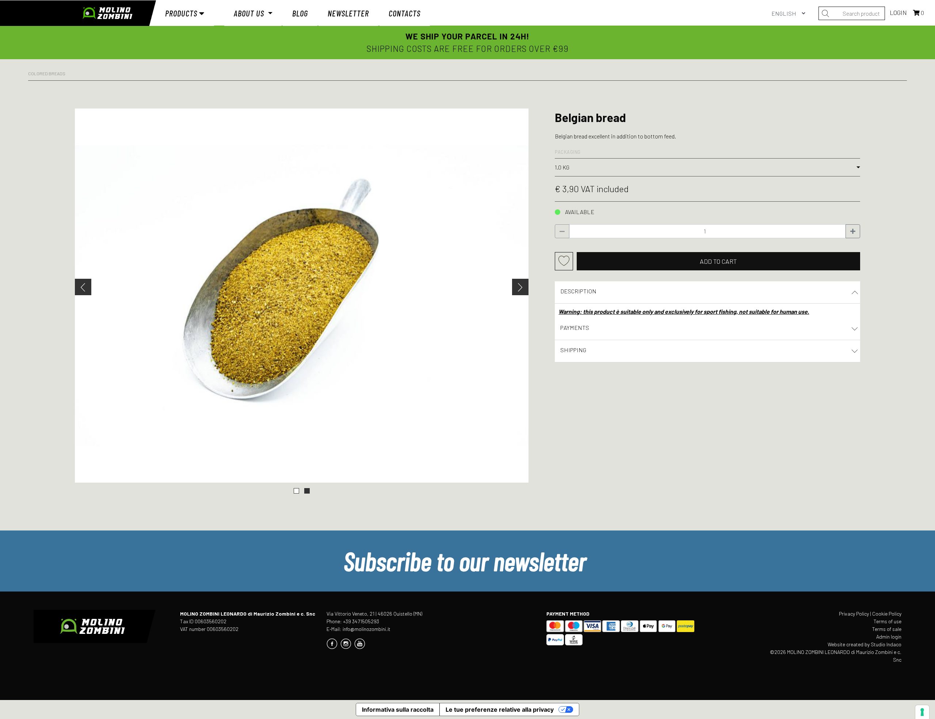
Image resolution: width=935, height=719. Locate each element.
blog (300, 13)
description (578, 291)
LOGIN (899, 12)
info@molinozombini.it (366, 629)
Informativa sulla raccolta (398, 709)
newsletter (348, 13)
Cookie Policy (886, 613)
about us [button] (250, 13)
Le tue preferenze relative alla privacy (500, 709)
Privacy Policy (854, 613)
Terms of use (887, 621)
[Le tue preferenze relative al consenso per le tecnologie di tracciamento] (922, 712)
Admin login (888, 637)
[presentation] (83, 287)
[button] (296, 490)
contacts (404, 13)
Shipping (573, 349)
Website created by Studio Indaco (864, 644)
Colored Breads (46, 73)
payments (574, 327)
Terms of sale (886, 629)
